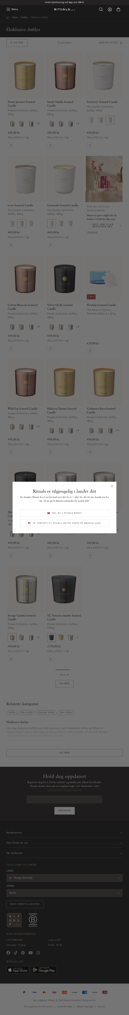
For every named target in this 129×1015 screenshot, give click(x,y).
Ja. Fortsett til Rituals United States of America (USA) (67, 523)
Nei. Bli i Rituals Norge (67, 513)
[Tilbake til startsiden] (64, 9)
